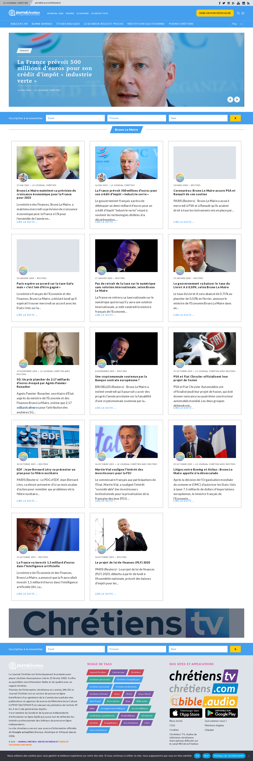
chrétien (94, 723)
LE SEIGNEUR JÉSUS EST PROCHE (103, 23)
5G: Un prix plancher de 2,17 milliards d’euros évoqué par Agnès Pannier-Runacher (43, 383)
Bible (92, 708)
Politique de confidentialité (229, 755)
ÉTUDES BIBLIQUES (68, 23)
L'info (147, 723)
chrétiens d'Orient (99, 694)
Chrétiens (136, 672)
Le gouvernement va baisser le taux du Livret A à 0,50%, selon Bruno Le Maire (201, 285)
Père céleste (113, 701)
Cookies (174, 729)
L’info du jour (118, 672)
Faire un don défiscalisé (215, 13)
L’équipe (209, 729)
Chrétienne (146, 715)
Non (206, 755)
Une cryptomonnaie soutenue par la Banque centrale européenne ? (121, 378)
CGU (172, 725)
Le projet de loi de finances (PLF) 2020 (122, 562)
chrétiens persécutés (100, 679)
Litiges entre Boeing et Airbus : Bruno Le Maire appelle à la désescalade (203, 471)
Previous (230, 99)
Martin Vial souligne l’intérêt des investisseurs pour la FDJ (119, 471)
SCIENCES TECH (99, 13)
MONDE (70, 13)
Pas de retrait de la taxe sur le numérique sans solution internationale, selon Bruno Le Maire (125, 287)
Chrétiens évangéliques (128, 679)
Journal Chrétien (21, 674)
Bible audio (141, 701)
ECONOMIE (83, 13)
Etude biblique (128, 715)
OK (197, 755)
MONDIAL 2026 (55, 13)
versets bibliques (139, 708)
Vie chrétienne (131, 723)
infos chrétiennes (98, 730)
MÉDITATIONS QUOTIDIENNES (146, 23)
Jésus (117, 694)
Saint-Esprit (95, 701)
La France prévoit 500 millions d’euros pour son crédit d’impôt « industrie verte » (126, 192)
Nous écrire (176, 720)
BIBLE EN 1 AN (19, 23)
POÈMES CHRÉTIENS (181, 23)
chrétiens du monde (99, 686)
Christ (129, 694)
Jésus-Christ (144, 694)
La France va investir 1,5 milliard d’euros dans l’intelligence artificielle (46, 564)
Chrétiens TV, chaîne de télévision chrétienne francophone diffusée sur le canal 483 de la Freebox (184, 739)
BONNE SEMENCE (42, 23)
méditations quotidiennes (102, 715)
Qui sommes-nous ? (216, 720)
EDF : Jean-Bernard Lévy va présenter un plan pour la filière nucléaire (46, 471)
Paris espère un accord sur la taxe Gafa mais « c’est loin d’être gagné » (45, 285)
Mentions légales (214, 725)
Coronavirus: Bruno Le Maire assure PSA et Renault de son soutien (204, 192)
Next (237, 99)
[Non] (248, 756)
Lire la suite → (27, 222)
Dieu (128, 701)
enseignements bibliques (113, 708)
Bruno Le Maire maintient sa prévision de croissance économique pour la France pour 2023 (46, 194)
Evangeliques (110, 723)
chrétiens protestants (126, 686)
